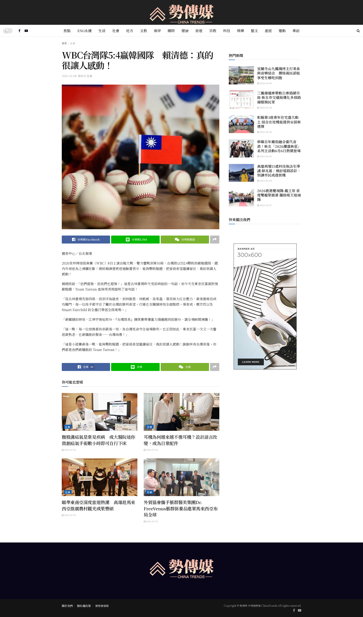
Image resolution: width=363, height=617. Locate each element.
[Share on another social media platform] (214, 240)
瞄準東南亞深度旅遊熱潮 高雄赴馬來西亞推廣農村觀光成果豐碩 (98, 505)
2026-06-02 (265, 156)
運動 (282, 30)
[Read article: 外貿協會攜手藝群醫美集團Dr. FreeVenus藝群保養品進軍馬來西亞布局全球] (181, 477)
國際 (171, 30)
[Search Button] (358, 31)
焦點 (67, 30)
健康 (185, 30)
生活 (101, 30)
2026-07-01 (70, 449)
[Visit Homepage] (182, 12)
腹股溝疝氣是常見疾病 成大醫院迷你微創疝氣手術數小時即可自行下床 (98, 440)
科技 (226, 30)
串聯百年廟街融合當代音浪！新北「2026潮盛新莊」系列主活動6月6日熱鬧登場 (279, 146)
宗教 (212, 30)
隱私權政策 (84, 606)
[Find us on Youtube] (26, 31)
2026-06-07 (265, 205)
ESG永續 (84, 30)
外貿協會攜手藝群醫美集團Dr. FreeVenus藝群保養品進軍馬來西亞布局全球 (181, 508)
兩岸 (157, 30)
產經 (268, 30)
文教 (143, 30)
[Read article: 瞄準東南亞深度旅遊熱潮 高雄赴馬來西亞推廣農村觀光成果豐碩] (99, 477)
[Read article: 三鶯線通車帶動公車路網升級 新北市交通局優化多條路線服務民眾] (241, 100)
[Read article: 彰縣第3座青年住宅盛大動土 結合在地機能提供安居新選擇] (241, 124)
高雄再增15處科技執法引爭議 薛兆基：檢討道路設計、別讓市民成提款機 (279, 171)
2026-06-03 (265, 180)
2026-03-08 (69, 76)
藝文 (254, 30)
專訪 (296, 30)
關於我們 (67, 606)
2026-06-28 (265, 107)
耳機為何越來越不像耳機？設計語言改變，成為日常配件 (180, 440)
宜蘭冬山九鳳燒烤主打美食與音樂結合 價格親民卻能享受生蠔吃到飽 (278, 73)
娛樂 (240, 30)
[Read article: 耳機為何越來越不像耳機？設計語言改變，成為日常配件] (181, 412)
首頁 (64, 43)
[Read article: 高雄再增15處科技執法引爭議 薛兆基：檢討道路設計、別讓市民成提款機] (241, 173)
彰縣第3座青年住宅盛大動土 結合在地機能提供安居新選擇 (279, 122)
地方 (129, 30)
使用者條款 (102, 606)
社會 (115, 30)
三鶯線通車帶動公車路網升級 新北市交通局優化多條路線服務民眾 (279, 97)
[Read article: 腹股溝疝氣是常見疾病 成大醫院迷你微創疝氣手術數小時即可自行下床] (99, 412)
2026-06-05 (265, 83)
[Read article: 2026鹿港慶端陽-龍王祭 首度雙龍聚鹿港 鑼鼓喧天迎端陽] (241, 197)
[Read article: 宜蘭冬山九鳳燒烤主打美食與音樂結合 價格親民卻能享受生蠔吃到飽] (241, 75)
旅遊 (199, 30)
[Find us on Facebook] (19, 31)
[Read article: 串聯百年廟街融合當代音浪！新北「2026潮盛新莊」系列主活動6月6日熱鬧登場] (241, 148)
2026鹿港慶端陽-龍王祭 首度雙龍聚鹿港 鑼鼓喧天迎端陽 (279, 195)
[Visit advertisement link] (265, 306)
